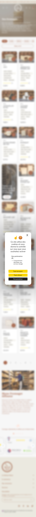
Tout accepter (18, 271)
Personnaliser (18, 279)
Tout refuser (18, 275)
